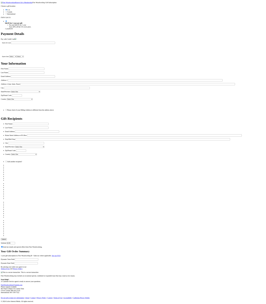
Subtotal (3, 243)
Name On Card (6, 43)
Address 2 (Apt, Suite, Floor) (10, 84)
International (11, 14)
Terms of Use (5, 269)
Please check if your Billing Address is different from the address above (30, 110)
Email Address (5, 76)
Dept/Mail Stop (10, 139)
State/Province (5, 92)
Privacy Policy (17, 269)
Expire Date (5, 56)
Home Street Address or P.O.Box (16, 135)
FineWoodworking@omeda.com (11, 285)
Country (3, 99)
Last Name (4, 72)
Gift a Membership (26, 2)
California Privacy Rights (81, 298)
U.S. (8, 10)
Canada (9, 12)
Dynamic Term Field (7, 259)
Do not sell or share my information (12, 298)
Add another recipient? (14, 161)
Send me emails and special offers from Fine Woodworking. (22, 247)
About (27, 298)
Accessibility (67, 298)
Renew (17, 2)
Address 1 (4, 80)
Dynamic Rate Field (7, 263)
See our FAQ (56, 256)
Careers (49, 298)
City (2, 88)
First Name (4, 69)
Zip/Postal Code (6, 95)
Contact (33, 298)
